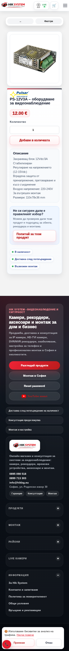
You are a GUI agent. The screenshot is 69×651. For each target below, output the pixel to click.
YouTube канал (37, 396)
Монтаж (15, 525)
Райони (14, 541)
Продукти (16, 508)
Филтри (48, 21)
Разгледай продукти (34, 365)
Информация (19, 575)
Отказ (48, 642)
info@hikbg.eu (19, 482)
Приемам (19, 642)
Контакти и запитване (23, 589)
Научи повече (25, 634)
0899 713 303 (17, 478)
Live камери (18, 558)
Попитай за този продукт (28, 235)
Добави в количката (34, 140)
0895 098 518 (17, 473)
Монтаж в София (34, 375)
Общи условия (19, 603)
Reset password (34, 385)
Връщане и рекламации (25, 610)
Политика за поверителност (28, 596)
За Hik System (18, 582)
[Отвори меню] (65, 5)
